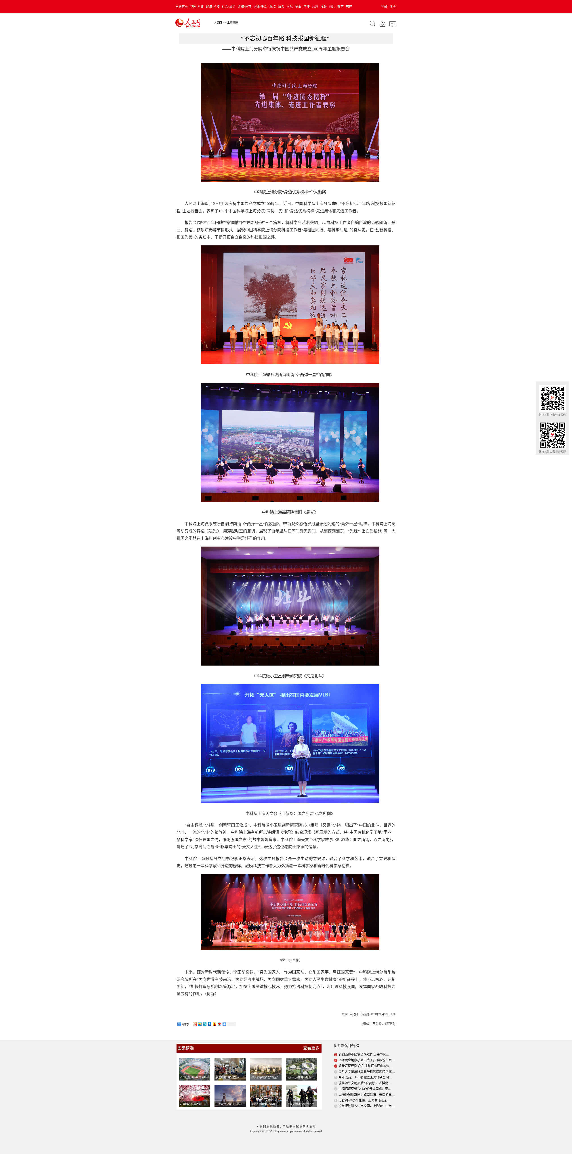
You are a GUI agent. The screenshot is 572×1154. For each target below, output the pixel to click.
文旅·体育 (244, 6)
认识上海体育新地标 (299, 1077)
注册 (392, 6)
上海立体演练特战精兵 (300, 1104)
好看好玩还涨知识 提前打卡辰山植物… (366, 1066)
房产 (349, 6)
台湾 (315, 6)
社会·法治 (229, 6)
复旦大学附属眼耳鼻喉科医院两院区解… (367, 1071)
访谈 (281, 6)
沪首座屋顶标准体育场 (193, 1077)
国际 (289, 6)
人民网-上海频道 (359, 1014)
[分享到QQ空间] (199, 1024)
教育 (340, 6)
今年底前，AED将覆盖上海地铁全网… (365, 1077)
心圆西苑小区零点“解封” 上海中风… (364, 1054)
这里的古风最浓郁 (190, 1104)
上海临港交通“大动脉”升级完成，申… (365, 1088)
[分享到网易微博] (219, 1024)
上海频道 (232, 22)
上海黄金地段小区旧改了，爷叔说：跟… (367, 1060)
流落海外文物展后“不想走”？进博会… (365, 1083)
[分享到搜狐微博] (214, 1024)
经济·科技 (213, 6)
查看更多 (311, 1048)
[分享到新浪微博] (194, 1024)
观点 (272, 6)
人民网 (218, 22)
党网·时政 (197, 6)
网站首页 (181, 6)
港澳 (306, 6)
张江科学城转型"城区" (264, 1077)
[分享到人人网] (209, 1024)
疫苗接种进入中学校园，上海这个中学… (367, 1106)
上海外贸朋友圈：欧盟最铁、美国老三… (367, 1094)
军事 (298, 6)
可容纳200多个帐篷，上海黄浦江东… (364, 1100)
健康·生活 (260, 6)
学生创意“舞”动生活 (227, 1077)
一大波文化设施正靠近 (229, 1104)
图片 (332, 6)
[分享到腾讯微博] (204, 1024)
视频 (323, 6)
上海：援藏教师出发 (263, 1104)
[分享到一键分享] (224, 1024)
